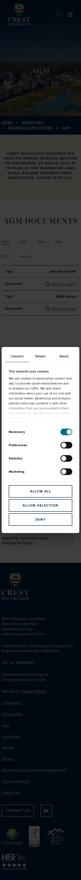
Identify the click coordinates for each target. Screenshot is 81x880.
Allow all (40, 491)
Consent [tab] (17, 356)
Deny (40, 519)
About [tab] (64, 356)
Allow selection (40, 505)
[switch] (66, 445)
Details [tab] (40, 356)
